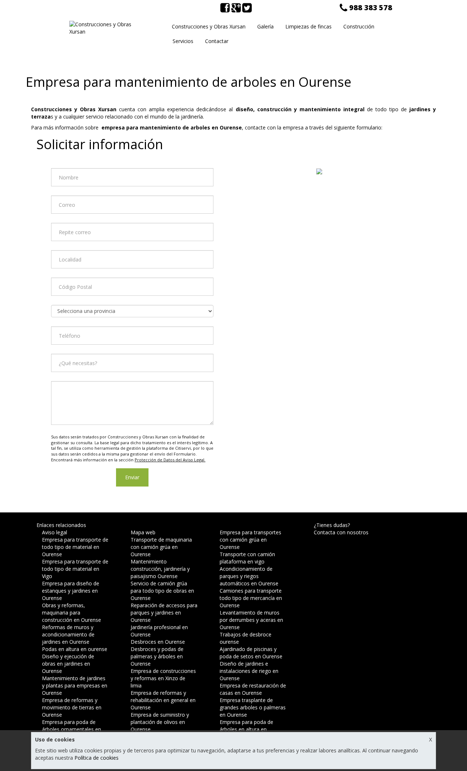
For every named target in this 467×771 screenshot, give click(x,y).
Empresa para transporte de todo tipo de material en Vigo (75, 569)
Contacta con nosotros (341, 532)
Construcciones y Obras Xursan (209, 26)
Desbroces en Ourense (158, 641)
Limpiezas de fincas (308, 26)
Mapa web (143, 532)
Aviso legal (54, 532)
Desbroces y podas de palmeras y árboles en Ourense (157, 656)
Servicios (183, 41)
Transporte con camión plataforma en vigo (247, 558)
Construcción (358, 26)
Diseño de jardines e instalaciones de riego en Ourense (249, 671)
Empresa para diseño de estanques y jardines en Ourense (70, 590)
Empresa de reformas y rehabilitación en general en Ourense (163, 700)
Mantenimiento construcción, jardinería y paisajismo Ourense (160, 569)
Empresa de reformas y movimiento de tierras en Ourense (71, 707)
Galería (265, 26)
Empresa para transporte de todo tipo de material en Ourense (75, 547)
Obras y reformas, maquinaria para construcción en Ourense (71, 612)
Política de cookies (96, 757)
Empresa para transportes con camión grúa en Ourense (250, 539)
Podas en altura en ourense (74, 649)
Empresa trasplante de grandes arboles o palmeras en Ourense (253, 707)
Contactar (216, 41)
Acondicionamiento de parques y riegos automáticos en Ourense (249, 576)
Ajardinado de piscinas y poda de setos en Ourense (251, 653)
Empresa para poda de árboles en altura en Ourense (246, 729)
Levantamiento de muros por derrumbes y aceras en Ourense (251, 620)
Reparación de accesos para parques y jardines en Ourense (164, 612)
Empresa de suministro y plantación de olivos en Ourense (160, 722)
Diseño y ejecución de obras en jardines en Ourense (68, 663)
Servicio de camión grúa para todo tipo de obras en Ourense (162, 590)
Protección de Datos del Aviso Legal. (170, 459)
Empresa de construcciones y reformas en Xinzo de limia (163, 678)
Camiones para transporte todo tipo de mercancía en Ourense (251, 598)
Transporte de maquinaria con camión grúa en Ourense (161, 547)
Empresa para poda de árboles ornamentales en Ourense (71, 729)
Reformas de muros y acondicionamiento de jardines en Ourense (68, 634)
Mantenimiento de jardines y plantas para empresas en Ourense (74, 685)
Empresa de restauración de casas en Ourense (253, 689)
